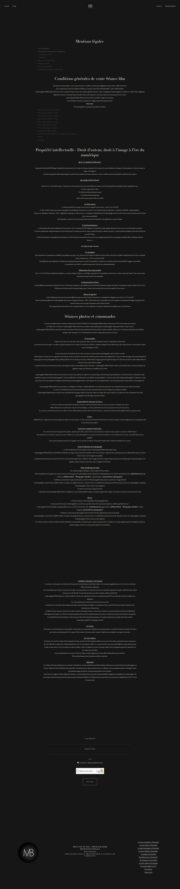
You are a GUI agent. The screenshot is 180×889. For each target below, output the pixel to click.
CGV (90, 759)
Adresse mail (90, 749)
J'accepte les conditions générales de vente (91, 763)
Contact (159, 6)
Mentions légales (170, 6)
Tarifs (14, 6)
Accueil (6, 6)
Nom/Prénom (90, 738)
